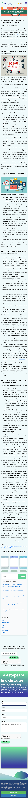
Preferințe (13, 795)
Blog (3, 620)
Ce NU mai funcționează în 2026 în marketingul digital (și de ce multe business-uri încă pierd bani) (13, 596)
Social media (5, 630)
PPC (3, 625)
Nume (3, 701)
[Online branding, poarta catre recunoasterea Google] (4, 562)
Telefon (3, 714)
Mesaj (3, 721)
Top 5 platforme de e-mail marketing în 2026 (13, 590)
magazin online (13, 546)
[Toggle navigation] (26, 3)
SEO (3, 627)
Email (3, 708)
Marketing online (12, 25)
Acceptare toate (13, 792)
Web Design (5, 632)
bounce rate (22, 359)
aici (17, 34)
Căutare (22, 576)
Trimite (5, 742)
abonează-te (14, 657)
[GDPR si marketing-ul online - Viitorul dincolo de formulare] (14, 562)
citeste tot (4, 571)
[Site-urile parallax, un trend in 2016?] (23, 562)
